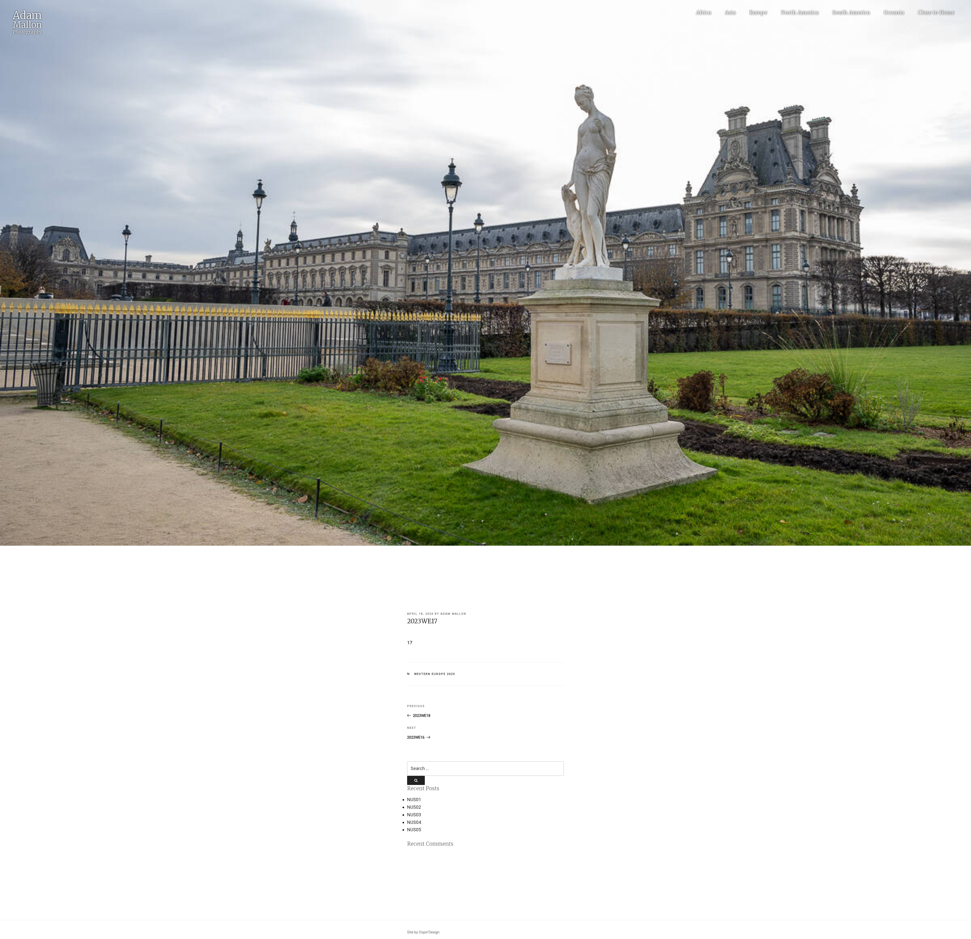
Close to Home (936, 12)
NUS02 (414, 807)
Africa (703, 12)
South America (851, 12)
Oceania (894, 12)
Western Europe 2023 (434, 674)
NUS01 (414, 799)
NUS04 (414, 822)
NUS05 (414, 829)
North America (800, 12)
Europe (758, 12)
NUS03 (414, 814)
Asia (730, 12)
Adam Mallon (453, 613)
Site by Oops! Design (423, 932)
